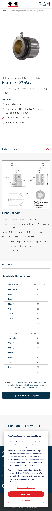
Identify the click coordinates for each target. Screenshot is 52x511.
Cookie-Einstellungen (26, 488)
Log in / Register (46, 4)
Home (4, 11)
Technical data (9, 149)
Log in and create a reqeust (26, 395)
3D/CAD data (8, 264)
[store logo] (13, 4)
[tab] (26, 149)
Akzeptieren (26, 494)
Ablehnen (26, 501)
